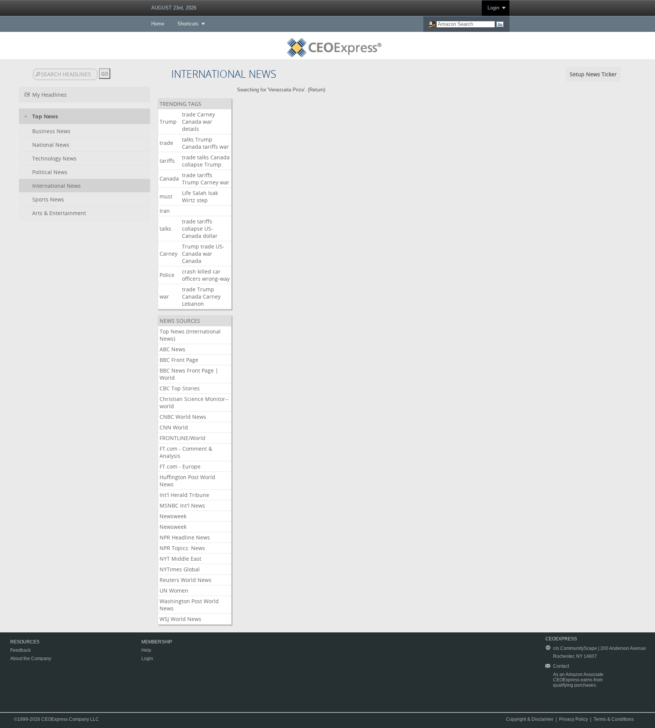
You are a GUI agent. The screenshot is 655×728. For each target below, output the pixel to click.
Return (316, 90)
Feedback (20, 650)
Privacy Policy (573, 719)
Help (146, 650)
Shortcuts (188, 24)
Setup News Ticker (593, 74)
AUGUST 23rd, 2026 (173, 8)
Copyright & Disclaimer (529, 719)
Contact (561, 666)
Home (157, 24)
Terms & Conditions (614, 719)
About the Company (30, 658)
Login (493, 8)
